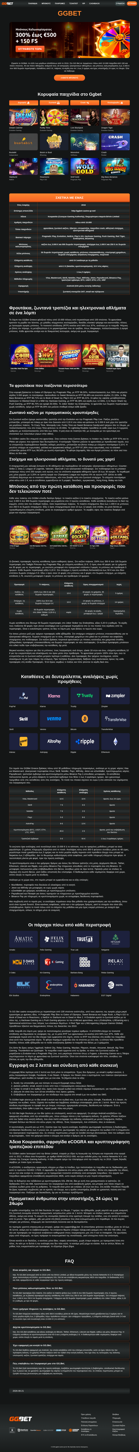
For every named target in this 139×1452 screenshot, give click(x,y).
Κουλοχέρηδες (114, 103)
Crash (83, 103)
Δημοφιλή (22, 103)
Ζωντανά (52, 103)
